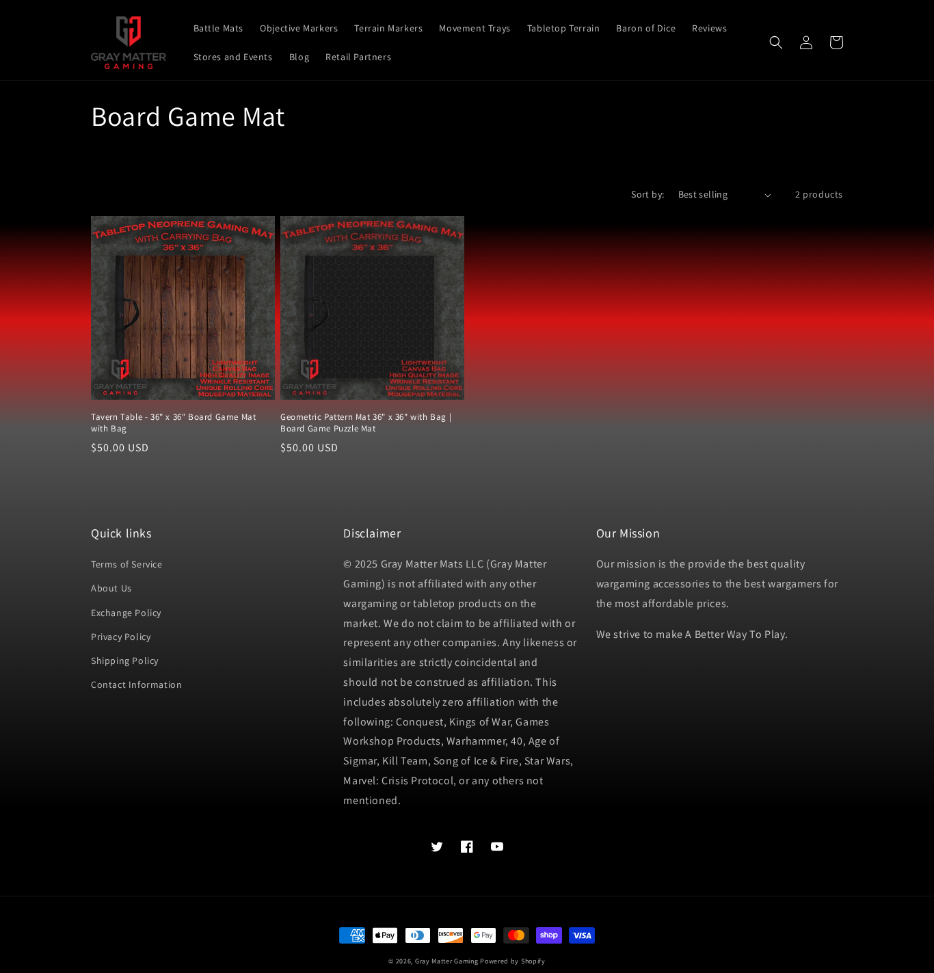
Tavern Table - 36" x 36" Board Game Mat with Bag (173, 423)
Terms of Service (127, 564)
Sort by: (647, 194)
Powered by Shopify (513, 961)
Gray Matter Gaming (447, 961)
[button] (776, 42)
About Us (111, 588)
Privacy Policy (120, 636)
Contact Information (136, 684)
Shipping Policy (125, 660)
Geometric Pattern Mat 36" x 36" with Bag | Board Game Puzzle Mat (365, 423)
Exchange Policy (126, 613)
